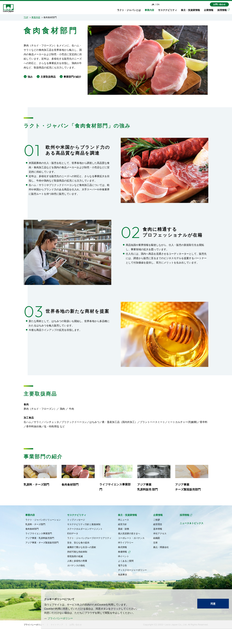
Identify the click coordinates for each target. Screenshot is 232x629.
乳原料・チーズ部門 (36, 484)
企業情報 (208, 10)
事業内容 (35, 17)
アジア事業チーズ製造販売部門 (188, 487)
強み (30, 76)
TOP (26, 17)
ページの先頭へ (218, 514)
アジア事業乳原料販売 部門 (147, 487)
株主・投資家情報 (190, 10)
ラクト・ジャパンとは (129, 10)
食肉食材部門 (70, 484)
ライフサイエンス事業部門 (115, 487)
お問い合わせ (219, 4)
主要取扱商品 (48, 76)
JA (153, 4)
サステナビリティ (167, 10)
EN (158, 4)
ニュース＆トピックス (191, 523)
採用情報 (222, 10)
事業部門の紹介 (72, 76)
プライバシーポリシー (60, 618)
